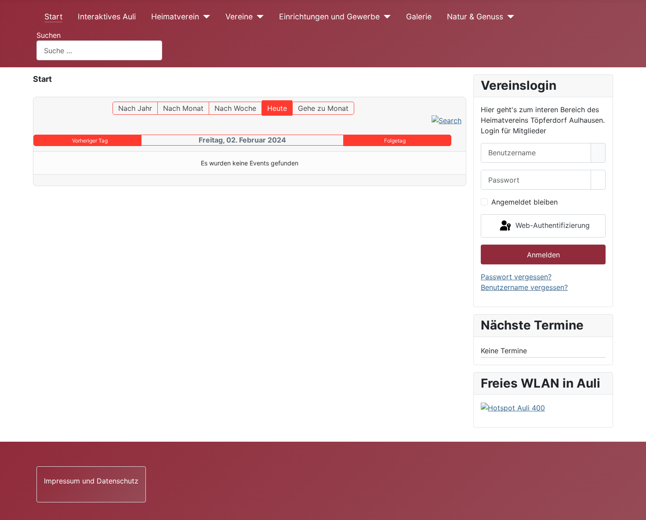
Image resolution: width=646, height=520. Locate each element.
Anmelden (543, 254)
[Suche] (446, 120)
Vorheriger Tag (90, 140)
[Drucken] (463, 92)
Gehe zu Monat (323, 108)
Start (53, 16)
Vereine (239, 16)
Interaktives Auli (107, 16)
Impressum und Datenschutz (91, 480)
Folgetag (395, 140)
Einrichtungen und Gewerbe (329, 16)
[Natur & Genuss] (508, 16)
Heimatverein (175, 16)
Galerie (419, 16)
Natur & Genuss (475, 16)
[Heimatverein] (204, 16)
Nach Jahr (135, 108)
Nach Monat (183, 108)
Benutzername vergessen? (524, 287)
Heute (277, 108)
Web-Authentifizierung (551, 225)
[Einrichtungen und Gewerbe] (385, 16)
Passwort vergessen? (516, 276)
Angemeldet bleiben (524, 202)
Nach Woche (235, 108)
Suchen (48, 35)
